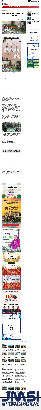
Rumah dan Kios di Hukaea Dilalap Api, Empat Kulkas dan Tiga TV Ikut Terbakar (10, 350)
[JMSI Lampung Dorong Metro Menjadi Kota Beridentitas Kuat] (11, 360)
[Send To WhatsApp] (25, 19)
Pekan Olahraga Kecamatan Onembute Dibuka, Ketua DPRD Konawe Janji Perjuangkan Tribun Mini (4, 350)
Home (3, 6)
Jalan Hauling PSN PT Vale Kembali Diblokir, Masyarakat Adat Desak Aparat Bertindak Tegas (35, 22)
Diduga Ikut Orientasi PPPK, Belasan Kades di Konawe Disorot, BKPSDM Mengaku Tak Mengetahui (4, 364)
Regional (12, 6)
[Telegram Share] (24, 19)
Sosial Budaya (34, 6)
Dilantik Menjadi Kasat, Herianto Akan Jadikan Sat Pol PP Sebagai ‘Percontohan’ (34, 40)
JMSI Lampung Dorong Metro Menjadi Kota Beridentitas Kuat (10, 364)
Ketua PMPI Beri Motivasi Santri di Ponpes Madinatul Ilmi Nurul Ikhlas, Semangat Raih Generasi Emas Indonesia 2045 (23, 364)
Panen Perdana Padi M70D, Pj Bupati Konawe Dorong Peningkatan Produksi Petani (34, 29)
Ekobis (20, 6)
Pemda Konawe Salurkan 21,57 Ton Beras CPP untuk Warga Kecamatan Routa (17, 350)
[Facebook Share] (20, 19)
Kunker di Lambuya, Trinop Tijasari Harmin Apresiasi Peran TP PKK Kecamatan (34, 37)
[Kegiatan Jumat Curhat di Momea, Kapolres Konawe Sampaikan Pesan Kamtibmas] (4, 353)
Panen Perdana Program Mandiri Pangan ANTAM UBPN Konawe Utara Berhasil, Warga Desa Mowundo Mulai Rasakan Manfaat (23, 357)
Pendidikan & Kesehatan (29, 6)
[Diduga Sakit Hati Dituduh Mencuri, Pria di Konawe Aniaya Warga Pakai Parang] (29, 18)
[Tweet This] (22, 19)
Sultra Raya (9, 6)
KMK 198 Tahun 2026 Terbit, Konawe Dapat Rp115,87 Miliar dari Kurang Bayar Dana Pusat (17, 357)
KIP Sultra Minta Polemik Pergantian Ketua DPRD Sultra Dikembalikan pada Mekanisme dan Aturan (35, 14)
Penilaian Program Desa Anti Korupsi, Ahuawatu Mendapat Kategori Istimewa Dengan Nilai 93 (34, 33)
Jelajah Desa (23, 6)
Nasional (6, 6)
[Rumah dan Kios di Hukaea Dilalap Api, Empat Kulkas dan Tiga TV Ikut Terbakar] (11, 346)
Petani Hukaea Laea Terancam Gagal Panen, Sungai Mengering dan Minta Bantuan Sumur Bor (11, 357)
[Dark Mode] (38, 1)
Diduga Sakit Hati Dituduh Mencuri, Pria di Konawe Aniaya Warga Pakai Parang (35, 18)
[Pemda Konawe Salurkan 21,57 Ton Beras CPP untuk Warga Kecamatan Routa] (17, 346)
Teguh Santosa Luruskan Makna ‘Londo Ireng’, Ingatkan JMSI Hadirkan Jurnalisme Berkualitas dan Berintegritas (17, 364)
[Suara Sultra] (5, 3)
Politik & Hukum (16, 6)
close (21, 388)
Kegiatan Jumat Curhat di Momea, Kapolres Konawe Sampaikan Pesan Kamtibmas (4, 357)
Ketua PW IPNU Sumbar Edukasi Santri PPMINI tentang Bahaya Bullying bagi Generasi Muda (23, 350)
